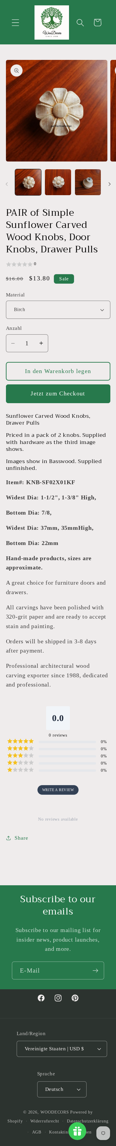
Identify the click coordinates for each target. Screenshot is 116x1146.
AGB (37, 1132)
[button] (15, 22)
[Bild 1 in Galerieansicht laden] (28, 182)
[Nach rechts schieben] (109, 184)
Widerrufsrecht (44, 1121)
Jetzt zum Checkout (58, 393)
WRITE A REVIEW (58, 790)
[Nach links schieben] (6, 184)
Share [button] (21, 838)
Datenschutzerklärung (88, 1121)
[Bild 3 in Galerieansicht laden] (88, 182)
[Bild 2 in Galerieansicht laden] (58, 182)
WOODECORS (54, 1112)
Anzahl (14, 328)
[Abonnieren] (95, 971)
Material (15, 295)
